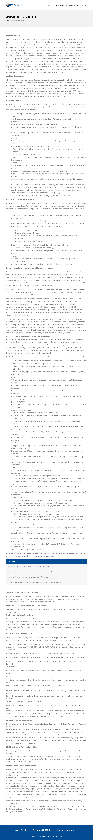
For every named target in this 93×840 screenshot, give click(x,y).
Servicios (70, 5)
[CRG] (14, 5)
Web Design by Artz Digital (53, 836)
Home (50, 5)
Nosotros (59, 5)
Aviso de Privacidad (21, 830)
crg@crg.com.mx (68, 830)
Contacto (81, 5)
